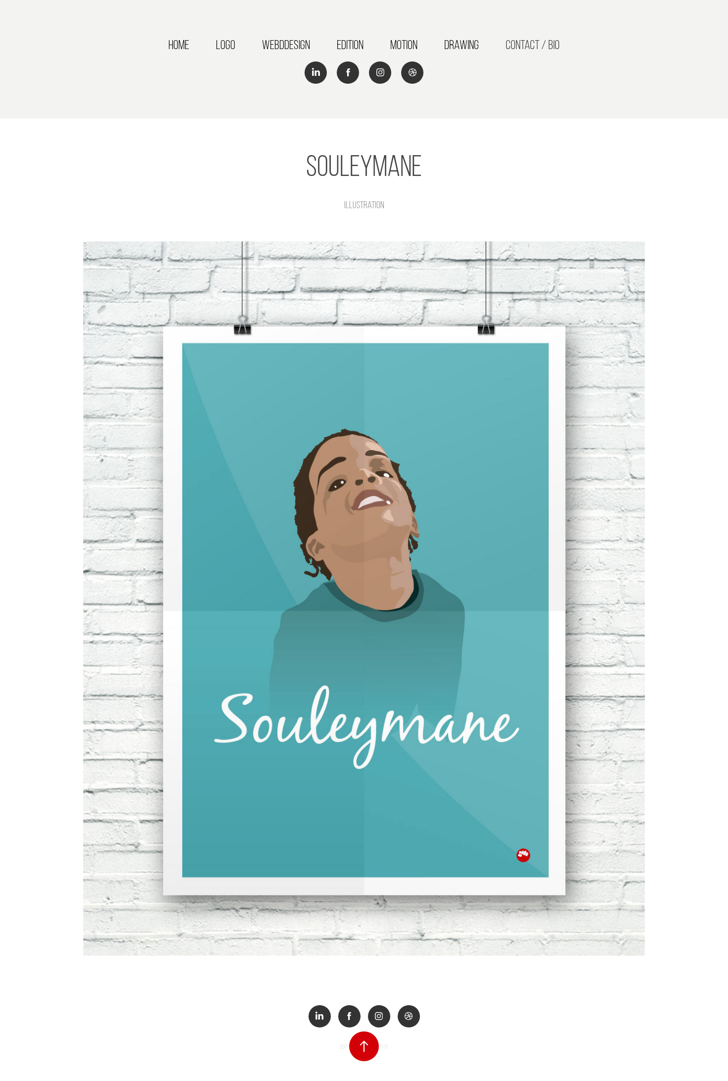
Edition (350, 45)
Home (178, 45)
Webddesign (286, 45)
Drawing (461, 45)
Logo (225, 45)
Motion (403, 45)
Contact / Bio (533, 45)
